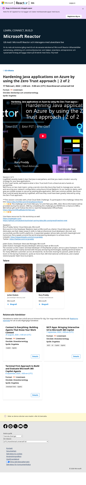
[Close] (83, 8)
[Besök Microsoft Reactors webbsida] (21, 3)
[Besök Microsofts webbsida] (8, 3)
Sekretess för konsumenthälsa (18, 464)
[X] (15, 426)
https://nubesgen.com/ (12, 218)
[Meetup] (10, 426)
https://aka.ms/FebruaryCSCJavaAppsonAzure (25, 202)
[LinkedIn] (26, 426)
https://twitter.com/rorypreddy (21, 239)
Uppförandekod (12, 459)
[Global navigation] (79, 3)
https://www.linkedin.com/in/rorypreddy (26, 237)
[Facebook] (5, 426)
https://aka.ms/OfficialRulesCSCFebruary (19, 210)
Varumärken (11, 451)
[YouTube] (20, 426)
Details (35, 356)
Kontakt (9, 448)
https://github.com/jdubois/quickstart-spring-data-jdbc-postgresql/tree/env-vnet (35, 220)
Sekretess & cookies (14, 454)
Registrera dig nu (74, 16)
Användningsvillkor (14, 456)
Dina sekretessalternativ (19, 462)
